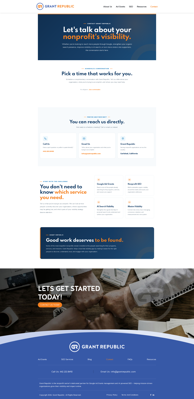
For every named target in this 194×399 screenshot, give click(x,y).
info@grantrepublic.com (91, 154)
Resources (151, 359)
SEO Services (67, 359)
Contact (109, 359)
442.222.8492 (48, 151)
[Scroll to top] (189, 389)
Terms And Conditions (129, 395)
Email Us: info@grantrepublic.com (118, 371)
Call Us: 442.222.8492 (62, 371)
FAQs (130, 359)
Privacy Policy (111, 395)
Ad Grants (42, 359)
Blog (90, 359)
